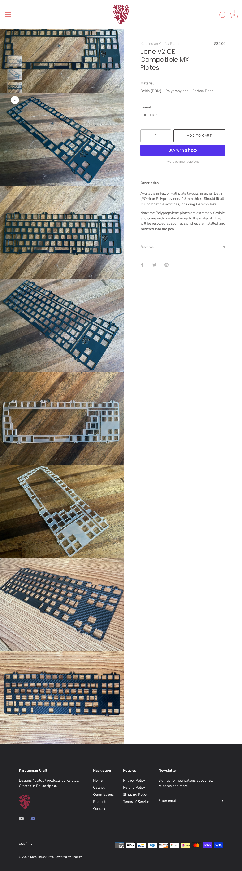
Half (153, 115)
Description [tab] (149, 182)
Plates (175, 43)
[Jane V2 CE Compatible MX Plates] (14, 61)
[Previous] (15, 48)
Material (147, 83)
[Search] (222, 15)
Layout (145, 107)
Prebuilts (100, 801)
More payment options (183, 161)
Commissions (103, 794)
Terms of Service (136, 801)
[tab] (182, 215)
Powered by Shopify (68, 857)
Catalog (99, 787)
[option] (14, 61)
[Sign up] (220, 801)
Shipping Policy (135, 794)
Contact (99, 808)
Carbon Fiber (202, 91)
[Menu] (8, 14)
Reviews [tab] (147, 246)
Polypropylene (177, 91)
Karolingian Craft (153, 43)
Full (143, 115)
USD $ (23, 844)
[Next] (15, 100)
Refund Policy (134, 787)
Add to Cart (199, 136)
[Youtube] (21, 818)
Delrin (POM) (150, 91)
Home (98, 780)
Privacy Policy (134, 780)
